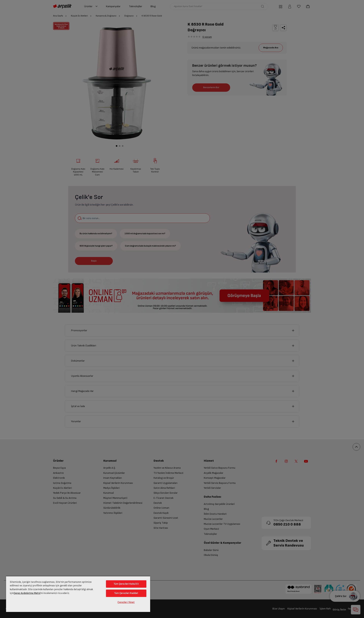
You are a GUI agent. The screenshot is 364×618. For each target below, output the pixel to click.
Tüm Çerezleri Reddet (126, 593)
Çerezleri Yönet (126, 602)
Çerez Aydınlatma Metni (27, 593)
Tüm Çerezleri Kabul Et (126, 583)
